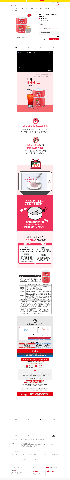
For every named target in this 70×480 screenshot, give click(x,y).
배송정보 (53, 47)
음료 (12, 10)
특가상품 (27, 8)
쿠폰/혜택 (41, 8)
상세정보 (16, 47)
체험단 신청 (47, 8)
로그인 (48, 2)
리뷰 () (29, 47)
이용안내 (24, 467)
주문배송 (53, 2)
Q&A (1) (41, 47)
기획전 (37, 8)
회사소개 (12, 467)
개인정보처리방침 (19, 467)
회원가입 (50, 2)
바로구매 (54, 39)
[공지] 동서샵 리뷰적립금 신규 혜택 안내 (54, 467)
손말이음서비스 (32, 467)
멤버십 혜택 (58, 2)
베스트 (22, 8)
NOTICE (48, 467)
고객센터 (55, 2)
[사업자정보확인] (18, 473)
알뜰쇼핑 (32, 8)
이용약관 (15, 467)
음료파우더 (15, 10)
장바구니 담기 (44, 39)
